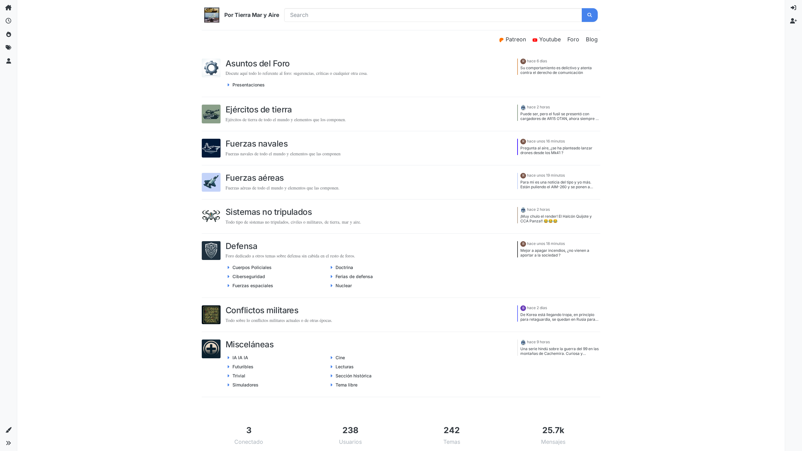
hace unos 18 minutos (546, 243)
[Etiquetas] (8, 47)
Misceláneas (249, 344)
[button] (8, 430)
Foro (573, 39)
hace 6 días (537, 61)
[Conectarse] (793, 8)
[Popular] (8, 34)
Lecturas (345, 366)
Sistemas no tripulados (269, 212)
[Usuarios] (8, 61)
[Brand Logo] (211, 15)
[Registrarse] (793, 21)
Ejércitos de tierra (259, 109)
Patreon (517, 39)
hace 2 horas (538, 107)
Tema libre (346, 384)
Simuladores (245, 384)
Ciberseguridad (248, 276)
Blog (592, 39)
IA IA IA (240, 357)
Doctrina (344, 267)
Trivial (238, 375)
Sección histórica (354, 375)
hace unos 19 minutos (546, 175)
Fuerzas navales (257, 143)
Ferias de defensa (354, 276)
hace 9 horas (538, 342)
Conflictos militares (262, 310)
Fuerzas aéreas (255, 178)
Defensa (241, 246)
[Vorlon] (523, 107)
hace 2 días (537, 307)
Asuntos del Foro (258, 63)
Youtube (550, 39)
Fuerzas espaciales (252, 285)
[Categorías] (8, 8)
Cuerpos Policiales (252, 267)
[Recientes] (8, 21)
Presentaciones (248, 84)
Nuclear (344, 285)
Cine (340, 357)
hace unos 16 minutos (546, 141)
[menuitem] (793, 8)
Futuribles (242, 366)
